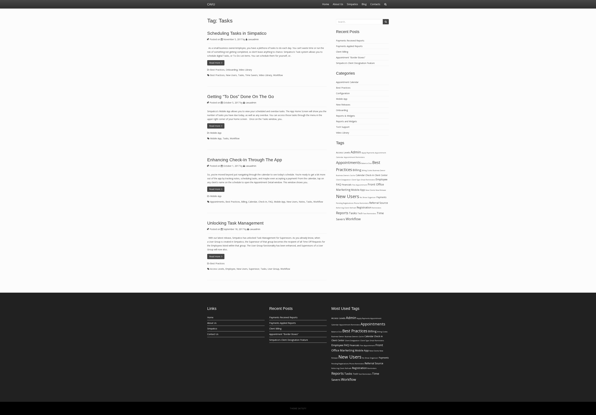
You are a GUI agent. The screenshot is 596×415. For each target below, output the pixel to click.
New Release (381, 190)
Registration (364, 207)
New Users (231, 75)
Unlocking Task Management (235, 223)
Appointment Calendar (347, 82)
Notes (302, 201)
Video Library (245, 69)
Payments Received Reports (350, 40)
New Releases (343, 104)
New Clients (370, 190)
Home (325, 4)
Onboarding (232, 69)
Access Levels (217, 268)
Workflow (278, 75)
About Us (338, 4)
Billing (244, 201)
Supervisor (254, 268)
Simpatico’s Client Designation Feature (355, 63)
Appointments (217, 201)
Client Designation (343, 180)
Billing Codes (367, 170)
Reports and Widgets (346, 121)
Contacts (375, 4)
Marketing (343, 190)
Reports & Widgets (345, 115)
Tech (360, 213)
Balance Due (366, 163)
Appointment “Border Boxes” (350, 57)
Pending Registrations (344, 203)
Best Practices (217, 69)
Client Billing (342, 51)
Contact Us (212, 334)
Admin (356, 152)
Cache (352, 175)
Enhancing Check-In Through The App (244, 159)
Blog (364, 4)
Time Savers (251, 75)
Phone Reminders (361, 203)
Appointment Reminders (354, 157)
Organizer (372, 197)
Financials (347, 184)
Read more (215, 62)
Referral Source (378, 203)
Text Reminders (369, 213)
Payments (381, 197)
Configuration (343, 93)
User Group (273, 268)
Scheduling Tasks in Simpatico (236, 33)
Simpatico (352, 4)
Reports (342, 213)
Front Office (376, 184)
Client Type (355, 180)
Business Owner (379, 170)
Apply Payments (368, 153)
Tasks (241, 75)
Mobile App (215, 132)
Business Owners (342, 175)
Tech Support (343, 126)
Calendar (252, 201)
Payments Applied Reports (349, 46)
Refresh (353, 208)
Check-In (262, 201)
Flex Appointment (359, 185)
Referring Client (342, 208)
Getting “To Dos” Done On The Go (240, 96)
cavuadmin (253, 39)
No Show (363, 197)
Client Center (381, 175)
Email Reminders (368, 180)
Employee (230, 268)
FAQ (270, 201)
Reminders (376, 208)
